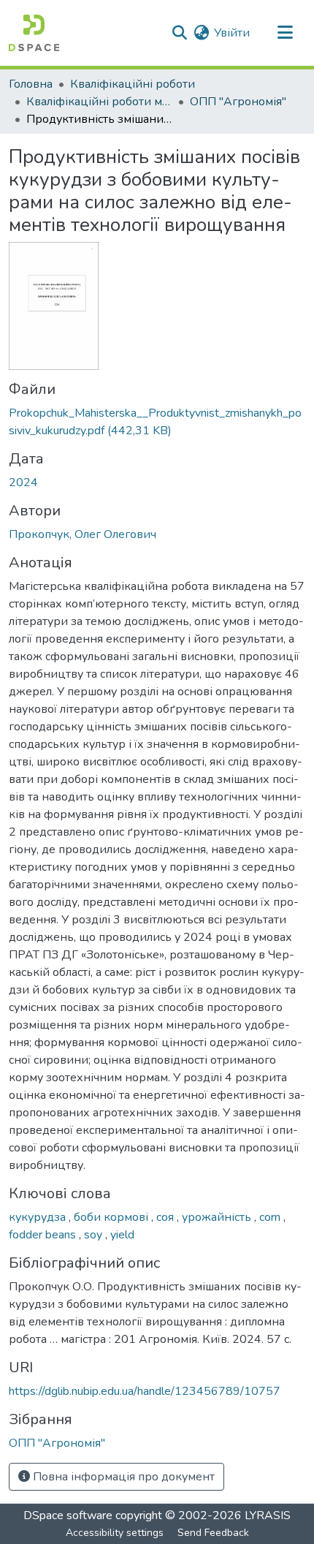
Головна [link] (31, 84)
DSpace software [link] (67, 1515)
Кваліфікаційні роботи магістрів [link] (99, 102)
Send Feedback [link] (213, 1533)
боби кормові (112, 1217)
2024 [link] (23, 482)
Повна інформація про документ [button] (122, 1477)
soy (94, 1235)
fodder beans (44, 1235)
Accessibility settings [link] (115, 1533)
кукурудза (39, 1217)
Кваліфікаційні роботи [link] (132, 84)
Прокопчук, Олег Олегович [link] (82, 534)
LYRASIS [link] (268, 1515)
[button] (34, 33)
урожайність (218, 1217)
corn (271, 1217)
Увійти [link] (232, 33)
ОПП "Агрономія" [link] (238, 102)
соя (166, 1217)
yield (122, 1235)
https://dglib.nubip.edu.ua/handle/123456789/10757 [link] (144, 1391)
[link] (157, 421)
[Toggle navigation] (284, 33)
